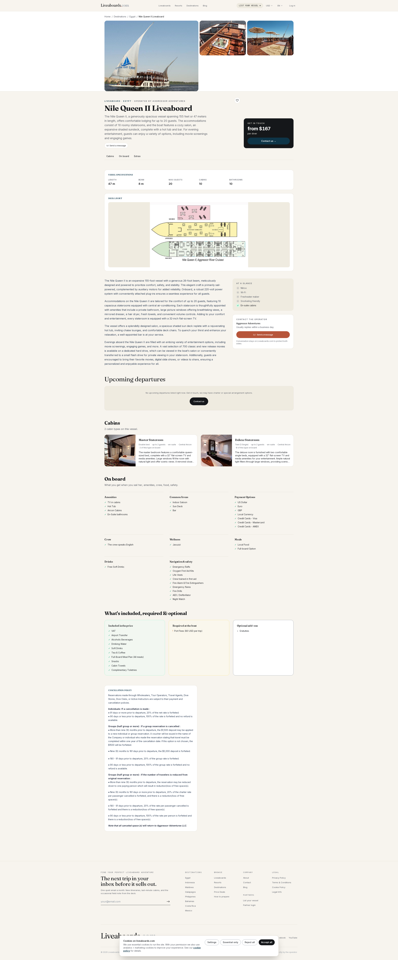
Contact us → (268, 141)
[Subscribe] (167, 901)
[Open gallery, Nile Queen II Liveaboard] (151, 56)
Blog (205, 5)
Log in (292, 5)
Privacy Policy (279, 878)
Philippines (190, 896)
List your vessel (248, 5)
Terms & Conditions (281, 882)
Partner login (249, 905)
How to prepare (221, 896)
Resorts (178, 5)
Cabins (110, 156)
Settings (211, 942)
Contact (247, 882)
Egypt (132, 16)
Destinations (193, 5)
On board (124, 156)
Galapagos (190, 892)
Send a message (118, 145)
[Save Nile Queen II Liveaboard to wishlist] (237, 100)
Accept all (266, 942)
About (246, 878)
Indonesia (190, 882)
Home (107, 16)
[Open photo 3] (270, 38)
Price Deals (219, 892)
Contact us (199, 401)
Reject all (250, 942)
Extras (137, 156)
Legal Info (277, 892)
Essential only (230, 942)
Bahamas (189, 901)
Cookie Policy (278, 887)
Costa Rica (190, 906)
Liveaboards (165, 5)
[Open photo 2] (223, 38)
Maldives (189, 887)
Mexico (188, 910)
